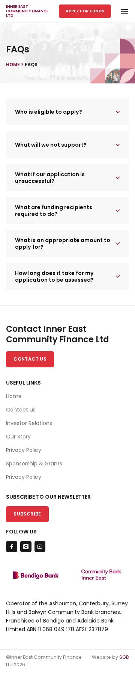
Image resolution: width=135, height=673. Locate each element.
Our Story (18, 436)
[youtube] (40, 546)
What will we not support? (51, 145)
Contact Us (30, 359)
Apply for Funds (85, 11)
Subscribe (27, 514)
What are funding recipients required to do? (53, 211)
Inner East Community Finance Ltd (27, 11)
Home (14, 396)
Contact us (21, 409)
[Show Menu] (122, 11)
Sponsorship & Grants (34, 463)
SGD (124, 657)
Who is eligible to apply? (48, 112)
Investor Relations (29, 423)
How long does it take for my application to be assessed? (54, 276)
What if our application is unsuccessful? (50, 178)
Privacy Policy (23, 450)
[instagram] (26, 546)
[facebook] (11, 546)
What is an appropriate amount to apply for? (62, 243)
